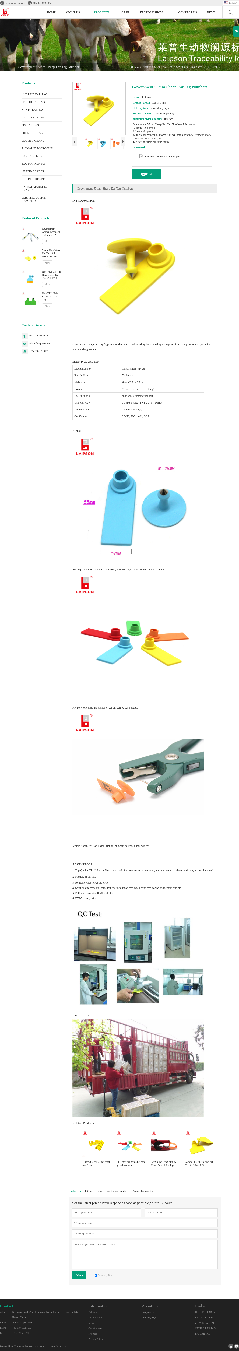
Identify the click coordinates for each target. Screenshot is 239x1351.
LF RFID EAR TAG (33, 102)
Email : (3, 1322)
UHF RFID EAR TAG (34, 94)
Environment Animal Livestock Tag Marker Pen (51, 231)
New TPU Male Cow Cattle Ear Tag (50, 296)
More (47, 241)
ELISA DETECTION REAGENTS (34, 199)
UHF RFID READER (34, 179)
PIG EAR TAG (30, 125)
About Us (72, 12)
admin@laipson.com (15, 3)
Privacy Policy (95, 1339)
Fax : (2, 1333)
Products (101, 12)
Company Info (149, 1312)
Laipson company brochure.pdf (159, 156)
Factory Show (151, 12)
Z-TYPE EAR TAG (33, 109)
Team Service (95, 1317)
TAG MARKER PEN (34, 163)
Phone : (4, 1328)
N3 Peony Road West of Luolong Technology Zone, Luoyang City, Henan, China (45, 1315)
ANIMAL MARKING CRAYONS (34, 188)
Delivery (92, 1312)
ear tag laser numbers (117, 1191)
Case (125, 12)
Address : (4, 1312)
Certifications (95, 1328)
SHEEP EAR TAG (163, 67)
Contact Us (187, 12)
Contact (6, 1306)
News (211, 12)
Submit (79, 1275)
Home (51, 12)
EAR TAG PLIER (32, 156)
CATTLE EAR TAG (33, 117)
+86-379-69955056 (42, 3)
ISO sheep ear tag (94, 1191)
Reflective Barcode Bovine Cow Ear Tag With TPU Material (51, 275)
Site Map (92, 1333)
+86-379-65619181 (38, 351)
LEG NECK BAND (33, 140)
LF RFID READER (33, 171)
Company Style (149, 1317)
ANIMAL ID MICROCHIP (37, 148)
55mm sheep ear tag (143, 1191)
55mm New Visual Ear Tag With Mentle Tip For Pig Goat (51, 253)
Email (147, 173)
